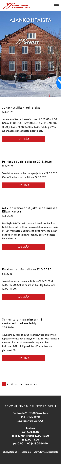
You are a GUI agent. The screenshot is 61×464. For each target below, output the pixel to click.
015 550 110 (33, 417)
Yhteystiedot (10, 452)
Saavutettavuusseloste (45, 452)
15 (21, 384)
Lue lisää (23, 139)
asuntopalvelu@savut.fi (30, 421)
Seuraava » (31, 384)
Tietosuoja (25, 452)
